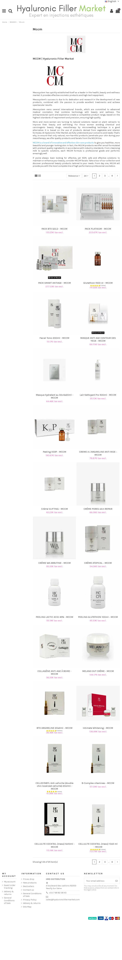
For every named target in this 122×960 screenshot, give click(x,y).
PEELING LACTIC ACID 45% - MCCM (54, 617)
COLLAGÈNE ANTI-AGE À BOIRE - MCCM (54, 672)
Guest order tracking (9, 886)
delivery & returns (9, 892)
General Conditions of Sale (9, 900)
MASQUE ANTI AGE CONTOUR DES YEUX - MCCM (98, 339)
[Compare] (52, 225)
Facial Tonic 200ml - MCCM (54, 338)
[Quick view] (56, 225)
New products (30, 882)
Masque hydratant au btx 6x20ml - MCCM (54, 396)
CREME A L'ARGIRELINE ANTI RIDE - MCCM (98, 453)
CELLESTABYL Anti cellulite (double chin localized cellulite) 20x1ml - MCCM (54, 786)
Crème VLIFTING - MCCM (54, 508)
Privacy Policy (29, 899)
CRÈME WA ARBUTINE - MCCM (54, 562)
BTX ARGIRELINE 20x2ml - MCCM (54, 728)
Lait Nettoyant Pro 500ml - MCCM (98, 394)
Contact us (28, 890)
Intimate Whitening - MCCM (98, 728)
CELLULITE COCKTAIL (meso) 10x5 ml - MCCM (98, 845)
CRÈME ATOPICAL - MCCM (98, 562)
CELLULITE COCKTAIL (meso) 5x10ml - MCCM (55, 845)
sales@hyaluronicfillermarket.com (63, 899)
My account (9, 881)
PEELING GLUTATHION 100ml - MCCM (98, 617)
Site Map (27, 906)
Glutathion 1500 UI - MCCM (98, 282)
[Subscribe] (116, 881)
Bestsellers (28, 886)
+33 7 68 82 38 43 (58, 892)
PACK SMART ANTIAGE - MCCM (54, 282)
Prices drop (28, 879)
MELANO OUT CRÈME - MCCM (98, 671)
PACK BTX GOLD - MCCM (54, 228)
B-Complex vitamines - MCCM (98, 783)
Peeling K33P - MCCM (54, 451)
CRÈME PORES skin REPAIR (98, 508)
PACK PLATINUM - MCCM (98, 228)
